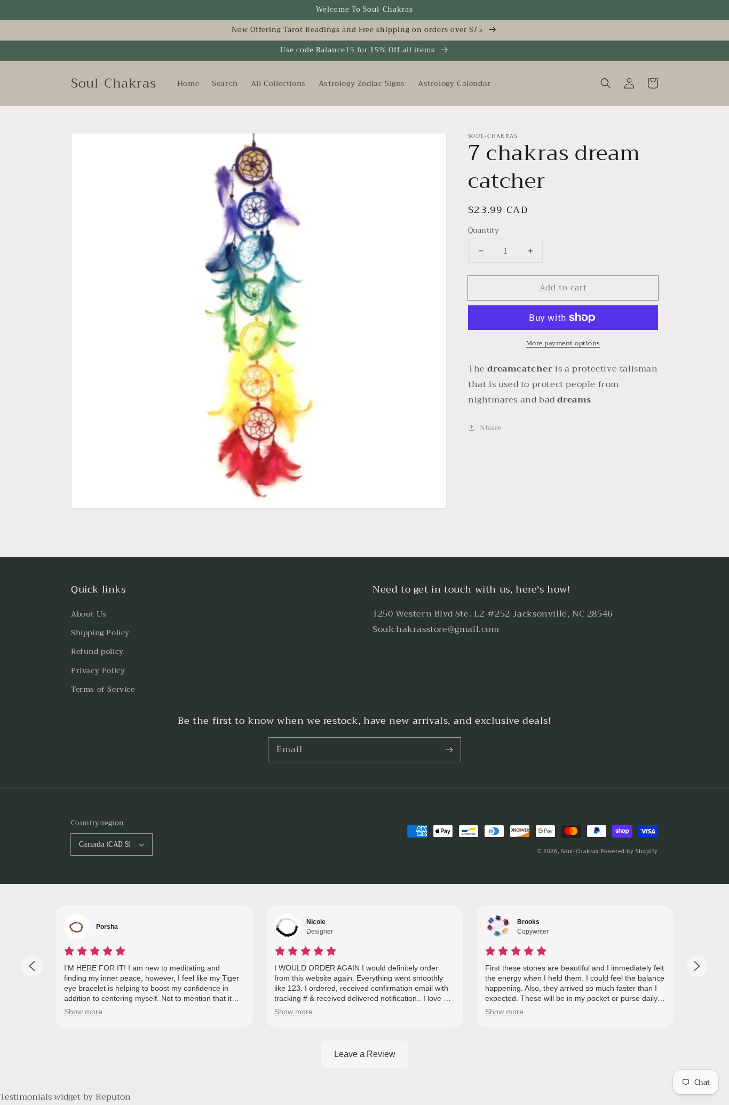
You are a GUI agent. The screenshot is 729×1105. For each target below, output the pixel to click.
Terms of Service (103, 689)
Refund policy (97, 651)
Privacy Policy (98, 670)
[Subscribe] (449, 749)
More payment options (563, 343)
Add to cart (563, 288)
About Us (89, 613)
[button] (605, 83)
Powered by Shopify (629, 851)
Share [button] (491, 427)
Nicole (316, 922)
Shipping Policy (100, 632)
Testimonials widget (40, 1097)
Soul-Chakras (579, 851)
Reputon (113, 1097)
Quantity (483, 230)
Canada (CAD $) (105, 844)
